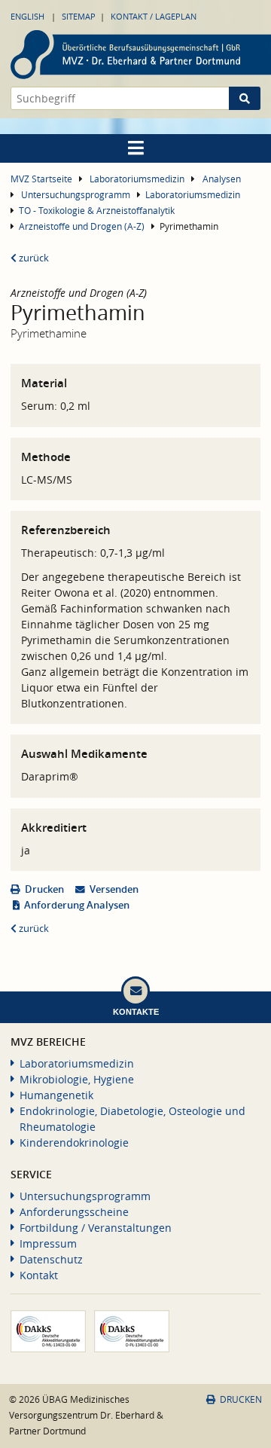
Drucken (44, 889)
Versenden (114, 889)
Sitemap (79, 16)
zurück (33, 258)
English (27, 16)
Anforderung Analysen (76, 905)
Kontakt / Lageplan (153, 16)
